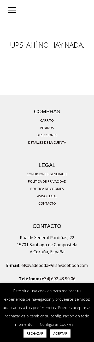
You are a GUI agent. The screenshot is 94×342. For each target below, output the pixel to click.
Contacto (47, 203)
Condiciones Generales (47, 174)
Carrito (47, 120)
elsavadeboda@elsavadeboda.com (54, 265)
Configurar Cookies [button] (57, 324)
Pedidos (47, 127)
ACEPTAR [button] (60, 333)
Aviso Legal (47, 196)
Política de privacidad (47, 181)
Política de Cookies (47, 188)
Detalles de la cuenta (47, 142)
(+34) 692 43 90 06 (57, 279)
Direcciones (47, 135)
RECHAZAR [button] (35, 333)
